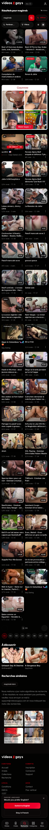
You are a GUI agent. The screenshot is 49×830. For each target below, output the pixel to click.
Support (29, 774)
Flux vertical (31, 790)
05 (28, 636)
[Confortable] (38, 24)
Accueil (5, 767)
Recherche (6, 777)
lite (28, 4)
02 (10, 636)
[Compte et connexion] (45, 4)
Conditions (6, 786)
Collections (6, 774)
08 (46, 636)
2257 (4, 793)
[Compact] (43, 24)
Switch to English (22, 806)
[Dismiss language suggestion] (44, 798)
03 (16, 636)
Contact (29, 786)
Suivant (44, 628)
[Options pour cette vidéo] (22, 52)
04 (22, 636)
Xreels (4, 771)
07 (40, 636)
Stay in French (22, 813)
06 (34, 636)
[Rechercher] (31, 18)
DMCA (4, 790)
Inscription (30, 767)
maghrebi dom (10, 684)
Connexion (30, 771)
